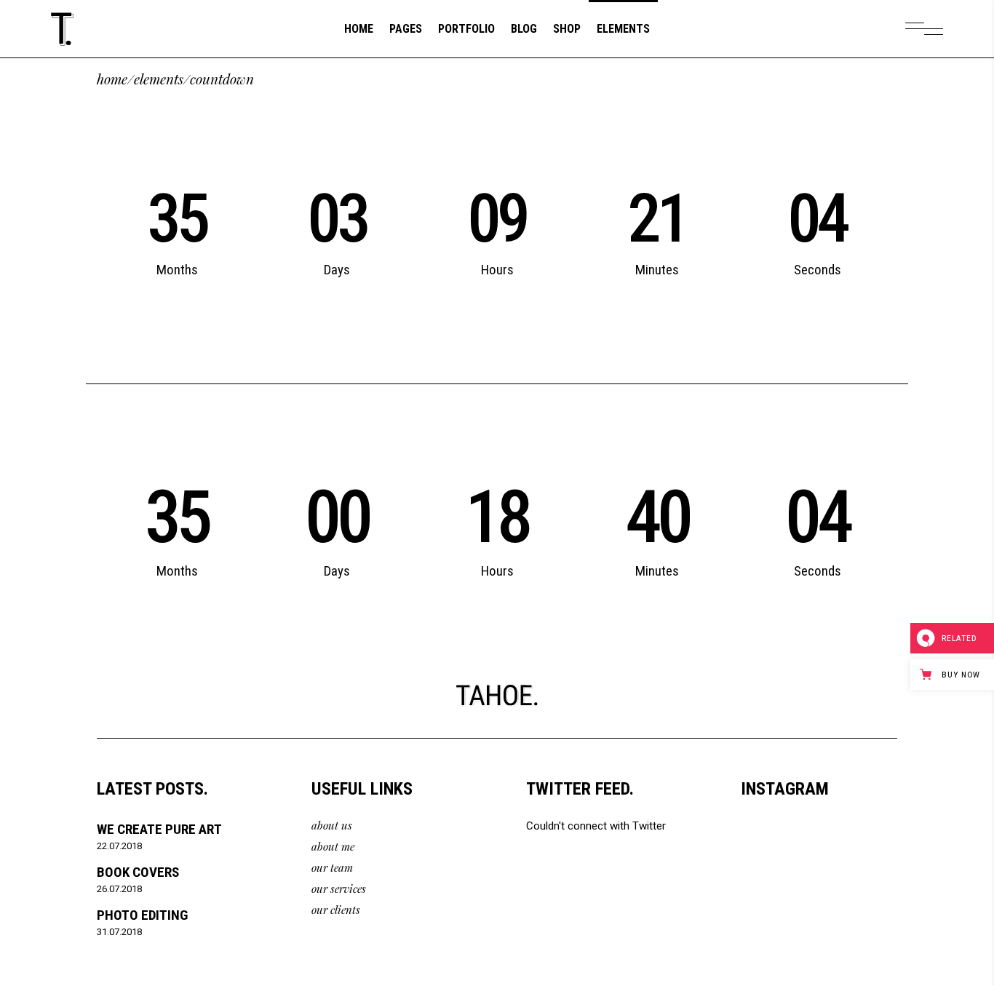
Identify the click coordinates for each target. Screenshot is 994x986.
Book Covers (138, 872)
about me (332, 846)
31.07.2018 (119, 931)
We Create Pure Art (159, 829)
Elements (158, 79)
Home (112, 79)
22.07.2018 (119, 845)
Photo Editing (142, 915)
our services (338, 888)
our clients (335, 909)
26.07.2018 (119, 888)
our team (332, 867)
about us (331, 825)
